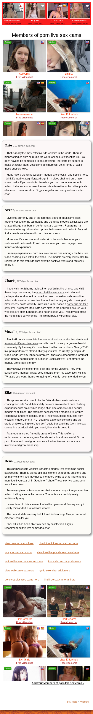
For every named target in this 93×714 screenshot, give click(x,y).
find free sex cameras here (59, 579)
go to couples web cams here (22, 579)
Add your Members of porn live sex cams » (58, 683)
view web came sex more (19, 570)
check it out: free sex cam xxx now (58, 543)
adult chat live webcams (50, 292)
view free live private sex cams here (58, 552)
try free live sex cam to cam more (24, 561)
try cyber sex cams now (18, 552)
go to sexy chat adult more (55, 570)
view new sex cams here (19, 543)
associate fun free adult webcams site (48, 339)
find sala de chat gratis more (64, 561)
